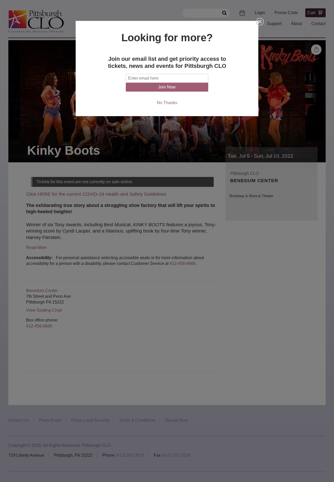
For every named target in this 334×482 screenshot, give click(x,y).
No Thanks (167, 102)
